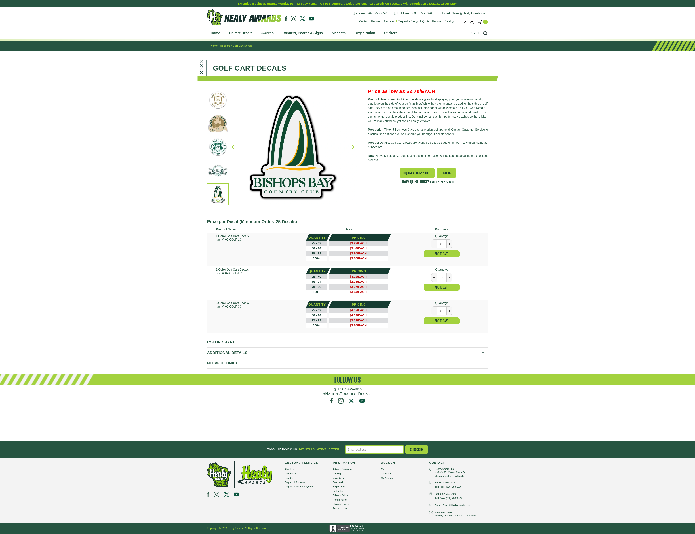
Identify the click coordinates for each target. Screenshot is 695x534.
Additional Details (227, 353)
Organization (364, 33)
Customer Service (473, 129)
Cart (383, 469)
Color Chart (221, 342)
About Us (289, 469)
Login (464, 21)
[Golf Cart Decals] (293, 147)
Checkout (386, 473)
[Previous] (233, 147)
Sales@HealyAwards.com (469, 13)
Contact (363, 21)
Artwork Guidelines (343, 469)
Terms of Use (340, 508)
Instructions (339, 491)
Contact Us (290, 473)
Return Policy (340, 499)
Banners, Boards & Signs (303, 33)
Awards (267, 33)
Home (215, 33)
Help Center (339, 486)
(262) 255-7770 (377, 13)
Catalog (449, 21)
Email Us (446, 173)
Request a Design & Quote (413, 21)
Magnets (339, 33)
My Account (387, 478)
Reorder (437, 21)
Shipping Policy (341, 504)
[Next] (218, 200)
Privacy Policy (340, 495)
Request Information (383, 21)
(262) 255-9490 (448, 494)
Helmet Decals (240, 33)
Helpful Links (222, 363)
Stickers (390, 33)
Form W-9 (338, 482)
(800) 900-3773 (454, 498)
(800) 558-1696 (421, 13)
